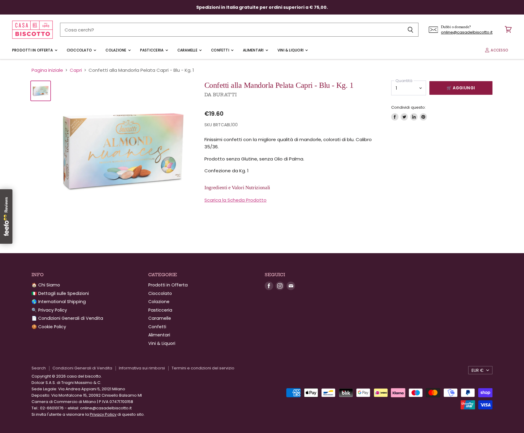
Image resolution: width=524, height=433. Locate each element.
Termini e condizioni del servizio (203, 368)
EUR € (478, 370)
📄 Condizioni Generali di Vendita (67, 318)
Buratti (225, 95)
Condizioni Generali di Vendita (82, 368)
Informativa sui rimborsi (142, 368)
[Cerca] (410, 30)
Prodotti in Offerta (33, 50)
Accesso (499, 50)
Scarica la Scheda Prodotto (235, 200)
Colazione (116, 50)
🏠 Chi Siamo (46, 285)
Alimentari (254, 50)
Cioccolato (80, 50)
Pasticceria (152, 50)
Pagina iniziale (47, 70)
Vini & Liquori (291, 50)
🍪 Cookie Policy (49, 327)
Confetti (220, 50)
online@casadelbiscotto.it (466, 32)
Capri (76, 70)
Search (39, 368)
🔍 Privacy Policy (49, 310)
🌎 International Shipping (59, 302)
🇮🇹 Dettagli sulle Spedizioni (60, 293)
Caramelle (187, 50)
